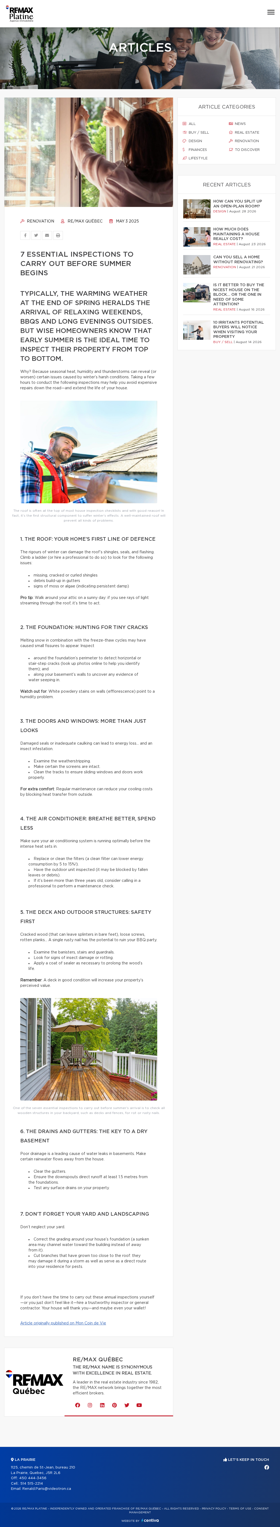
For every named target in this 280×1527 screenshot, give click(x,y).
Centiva (150, 1520)
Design (195, 141)
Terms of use (240, 1508)
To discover (247, 150)
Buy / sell (198, 132)
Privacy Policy (214, 1508)
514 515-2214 (31, 1483)
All (192, 124)
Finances (197, 150)
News (240, 124)
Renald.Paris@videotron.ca (46, 1489)
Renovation (40, 221)
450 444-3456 (32, 1478)
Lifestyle (198, 158)
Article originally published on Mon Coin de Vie (63, 1323)
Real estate (246, 132)
